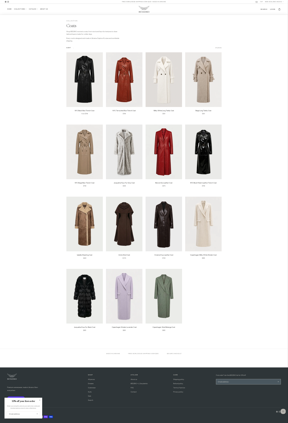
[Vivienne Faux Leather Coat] (164, 224)
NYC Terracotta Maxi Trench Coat (124, 110)
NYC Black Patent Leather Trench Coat (203, 183)
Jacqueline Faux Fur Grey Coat (124, 183)
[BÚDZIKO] (144, 9)
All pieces (91, 379)
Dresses (90, 383)
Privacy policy (178, 392)
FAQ (132, 388)
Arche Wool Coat (124, 255)
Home (9, 9)
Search (90, 400)
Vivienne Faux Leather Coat (163, 255)
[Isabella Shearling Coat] (84, 224)
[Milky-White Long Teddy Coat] (164, 79)
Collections (19, 9)
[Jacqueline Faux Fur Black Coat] (84, 296)
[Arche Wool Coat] (124, 224)
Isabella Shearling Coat (84, 255)
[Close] (39, 400)
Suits (89, 392)
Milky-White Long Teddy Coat (164, 110)
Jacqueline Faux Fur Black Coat (84, 327)
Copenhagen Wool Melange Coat (164, 327)
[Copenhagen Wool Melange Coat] (164, 296)
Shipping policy (178, 379)
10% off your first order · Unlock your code (144, 1)
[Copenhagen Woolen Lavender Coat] (124, 296)
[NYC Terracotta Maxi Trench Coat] (124, 79)
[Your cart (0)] (279, 9)
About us (44, 9)
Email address (13, 411)
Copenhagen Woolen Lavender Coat (124, 327)
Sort (68, 47)
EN (257, 1)
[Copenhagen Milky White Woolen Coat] (203, 224)
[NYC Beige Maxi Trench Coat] (84, 152)
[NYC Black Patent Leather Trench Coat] (203, 152)
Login (272, 9)
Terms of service (179, 388)
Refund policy (178, 383)
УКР (261, 1)
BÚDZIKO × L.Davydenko (139, 383)
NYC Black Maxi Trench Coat (84, 110)
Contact (134, 392)
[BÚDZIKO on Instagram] (8, 2)
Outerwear (92, 388)
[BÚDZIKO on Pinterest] (5, 2)
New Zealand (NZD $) (273, 1)
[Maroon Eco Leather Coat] (164, 152)
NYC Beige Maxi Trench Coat (84, 183)
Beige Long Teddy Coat (203, 110)
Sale (89, 396)
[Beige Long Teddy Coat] (203, 79)
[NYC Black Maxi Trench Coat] (84, 79)
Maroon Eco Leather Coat (163, 183)
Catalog (32, 9)
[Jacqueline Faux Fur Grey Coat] (124, 152)
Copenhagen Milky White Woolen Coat (203, 255)
